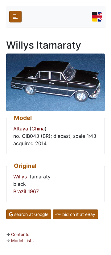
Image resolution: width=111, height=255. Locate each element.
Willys (20, 176)
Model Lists (22, 240)
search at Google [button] (30, 214)
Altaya (20, 129)
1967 (33, 191)
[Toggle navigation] (97, 17)
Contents (20, 234)
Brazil (19, 191)
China (38, 129)
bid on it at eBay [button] (78, 214)
